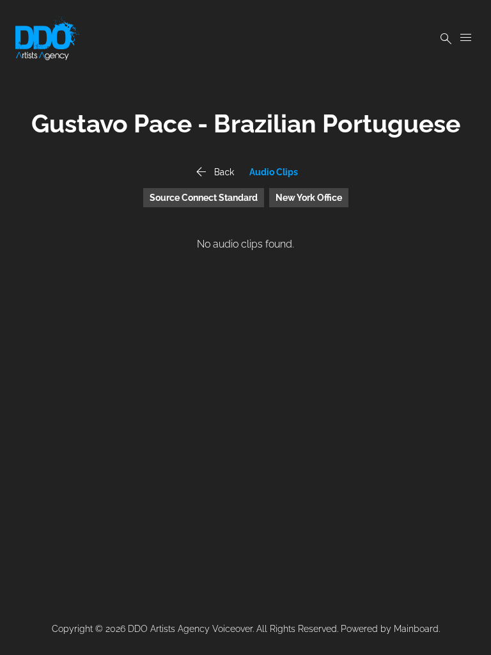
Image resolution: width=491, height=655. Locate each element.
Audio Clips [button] (273, 172)
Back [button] (213, 172)
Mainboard (416, 629)
